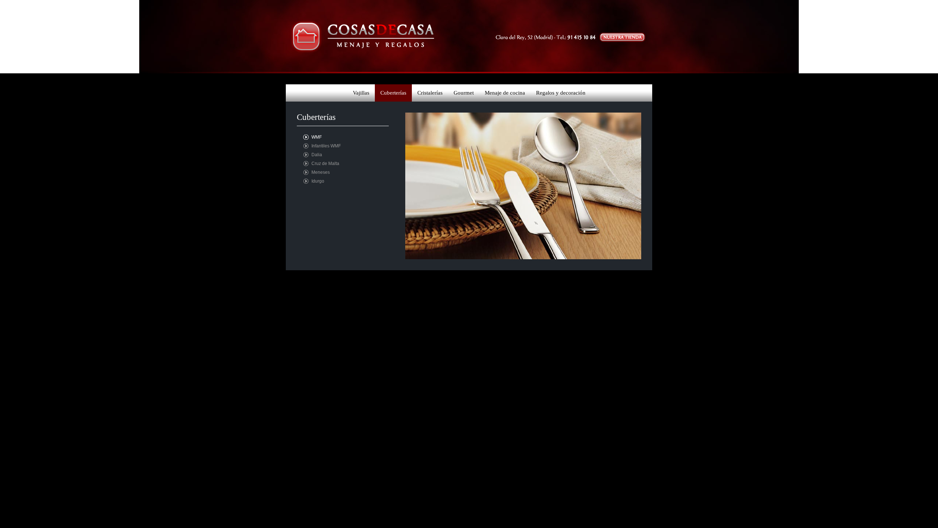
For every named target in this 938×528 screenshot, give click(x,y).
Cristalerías (430, 93)
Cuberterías (393, 93)
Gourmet (464, 93)
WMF (316, 137)
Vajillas (361, 93)
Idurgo (317, 181)
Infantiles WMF (326, 145)
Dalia (316, 154)
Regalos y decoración (561, 93)
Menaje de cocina (505, 93)
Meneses (320, 172)
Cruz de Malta (325, 163)
